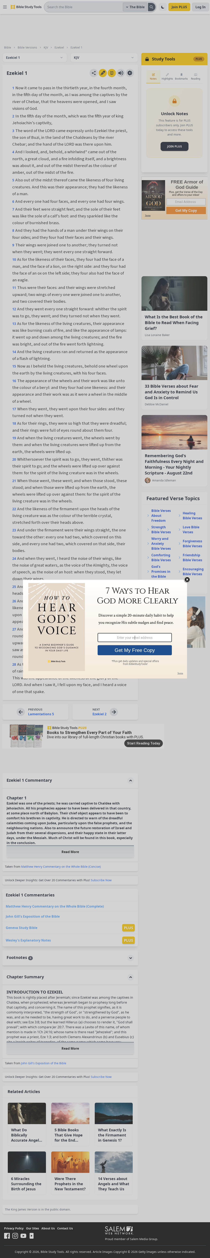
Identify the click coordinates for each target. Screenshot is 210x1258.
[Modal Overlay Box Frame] (105, 629)
